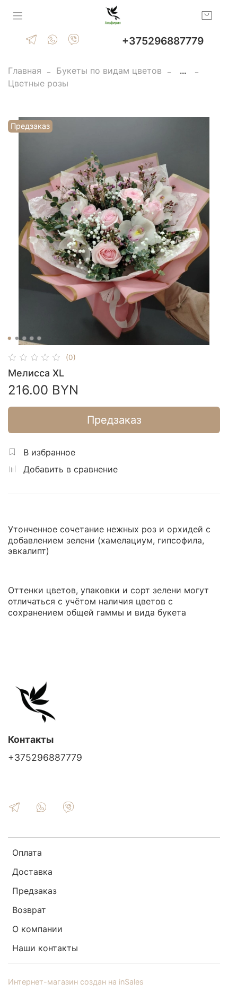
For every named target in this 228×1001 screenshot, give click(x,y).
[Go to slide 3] (24, 338)
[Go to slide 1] (9, 338)
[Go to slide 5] (39, 338)
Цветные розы (38, 83)
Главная (24, 70)
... (183, 70)
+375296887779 (163, 40)
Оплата (27, 852)
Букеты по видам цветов (109, 70)
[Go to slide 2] (17, 338)
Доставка (32, 871)
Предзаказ (114, 420)
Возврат (29, 910)
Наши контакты (45, 948)
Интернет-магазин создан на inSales (76, 981)
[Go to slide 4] (31, 338)
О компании (37, 929)
